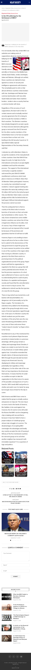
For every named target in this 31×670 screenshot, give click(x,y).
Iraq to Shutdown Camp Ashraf (10, 482)
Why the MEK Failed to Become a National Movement (20, 596)
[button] (3, 526)
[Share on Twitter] (11, 488)
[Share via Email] (20, 488)
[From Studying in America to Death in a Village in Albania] (7, 607)
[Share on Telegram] (16, 488)
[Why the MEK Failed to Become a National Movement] (7, 597)
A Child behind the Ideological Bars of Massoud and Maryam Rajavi (20, 638)
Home (3, 8)
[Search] (29, 2)
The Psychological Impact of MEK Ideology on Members (21, 616)
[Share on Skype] (18, 488)
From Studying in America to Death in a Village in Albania (20, 606)
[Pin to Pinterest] (13, 488)
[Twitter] (13, 656)
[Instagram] (17, 656)
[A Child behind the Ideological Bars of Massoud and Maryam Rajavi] (7, 638)
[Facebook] (10, 656)
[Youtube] (21, 656)
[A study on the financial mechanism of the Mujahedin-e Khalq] (7, 628)
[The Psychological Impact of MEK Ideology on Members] (7, 617)
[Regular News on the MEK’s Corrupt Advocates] (15, 522)
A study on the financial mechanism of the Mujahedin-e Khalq (20, 627)
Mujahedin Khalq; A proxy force (13, 8)
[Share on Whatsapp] (15, 488)
